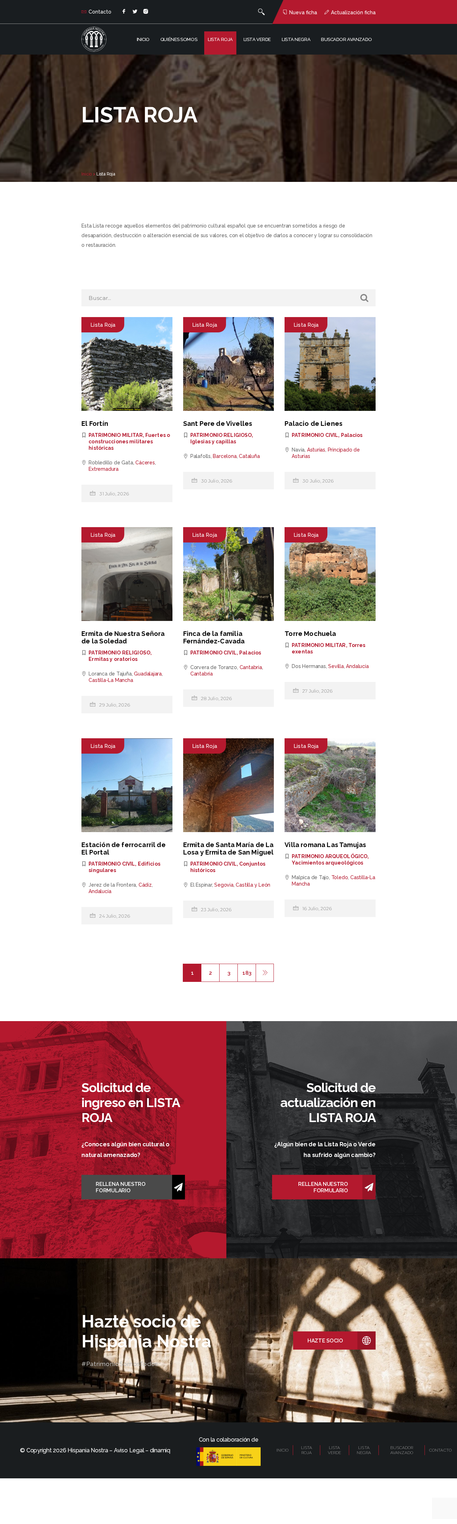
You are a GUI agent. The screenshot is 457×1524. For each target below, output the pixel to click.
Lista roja (220, 39)
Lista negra (296, 39)
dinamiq (160, 1450)
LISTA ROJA (306, 1450)
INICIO (282, 1450)
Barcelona (224, 456)
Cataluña (249, 456)
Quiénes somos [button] (178, 39)
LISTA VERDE (334, 1450)
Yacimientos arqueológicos (327, 863)
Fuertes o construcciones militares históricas (129, 441)
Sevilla (336, 666)
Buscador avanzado (346, 39)
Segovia (223, 885)
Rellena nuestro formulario (121, 1187)
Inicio (143, 39)
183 (246, 973)
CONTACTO (440, 1450)
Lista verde (257, 39)
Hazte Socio (325, 1340)
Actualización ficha (353, 12)
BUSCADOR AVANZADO (401, 1450)
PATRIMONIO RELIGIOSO (221, 435)
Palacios (352, 435)
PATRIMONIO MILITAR (115, 435)
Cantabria (251, 667)
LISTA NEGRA (364, 1450)
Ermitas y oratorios (113, 659)
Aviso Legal (129, 1450)
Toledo (339, 877)
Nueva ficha (303, 12)
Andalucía (357, 666)
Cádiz (145, 885)
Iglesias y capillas (213, 441)
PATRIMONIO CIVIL (315, 435)
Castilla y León (253, 885)
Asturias (316, 450)
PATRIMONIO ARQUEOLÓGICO (329, 856)
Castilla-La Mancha (111, 680)
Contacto (100, 12)
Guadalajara (148, 674)
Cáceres (145, 462)
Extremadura (104, 469)
